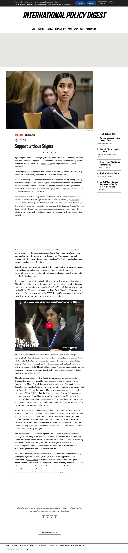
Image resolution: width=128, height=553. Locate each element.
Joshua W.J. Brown (105, 176)
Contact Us (24, 546)
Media (76, 29)
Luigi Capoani (103, 154)
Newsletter (43, 546)
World (34, 29)
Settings (102, 3)
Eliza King (22, 140)
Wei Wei (102, 190)
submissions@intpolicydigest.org (55, 511)
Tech (70, 29)
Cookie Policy (64, 546)
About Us (15, 546)
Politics (41, 29)
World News (19, 135)
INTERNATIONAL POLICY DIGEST (64, 16)
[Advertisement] (64, 50)
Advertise (33, 546)
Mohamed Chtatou (105, 168)
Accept (80, 3)
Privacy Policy (76, 546)
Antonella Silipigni (105, 143)
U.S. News (49, 29)
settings (67, 4)
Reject (91, 3)
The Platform (91, 29)
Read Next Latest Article (49, 532)
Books (82, 29)
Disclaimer (53, 546)
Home (8, 546)
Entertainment (60, 29)
